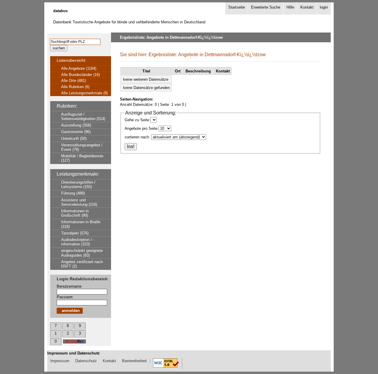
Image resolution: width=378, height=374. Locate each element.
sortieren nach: (137, 137)
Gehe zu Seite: (137, 120)
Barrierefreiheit (134, 361)
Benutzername (69, 286)
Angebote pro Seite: (142, 128)
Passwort (65, 297)
